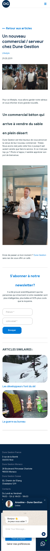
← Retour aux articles (17, 28)
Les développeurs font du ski (19, 386)
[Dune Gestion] (6, 3)
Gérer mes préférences (18, 544)
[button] (45, 3)
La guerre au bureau (13, 421)
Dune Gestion (40, 255)
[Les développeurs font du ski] (25, 369)
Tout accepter (18, 538)
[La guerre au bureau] (25, 404)
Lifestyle (6, 53)
